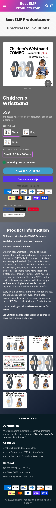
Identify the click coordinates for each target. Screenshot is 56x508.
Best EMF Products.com (24, 499)
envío (28, 116)
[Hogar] (28, 5)
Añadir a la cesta (28, 170)
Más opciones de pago (28, 185)
